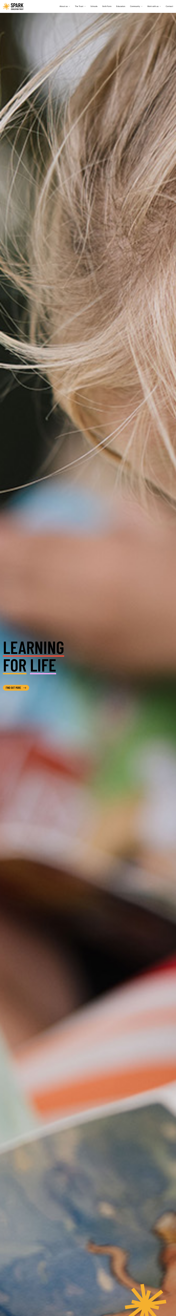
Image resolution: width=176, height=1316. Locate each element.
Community (135, 6)
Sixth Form (106, 6)
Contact (169, 6)
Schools (94, 6)
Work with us (153, 6)
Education (120, 6)
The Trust (79, 6)
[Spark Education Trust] (13, 6)
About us (64, 6)
